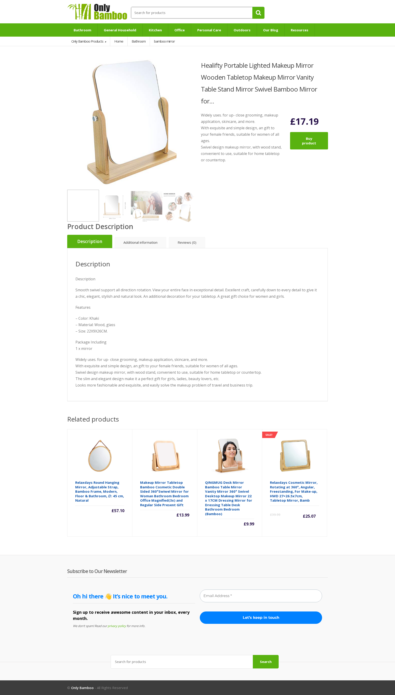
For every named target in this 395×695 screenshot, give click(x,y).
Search (266, 661)
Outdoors (242, 30)
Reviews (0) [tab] (187, 242)
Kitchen (155, 30)
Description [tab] (89, 241)
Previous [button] (71, 122)
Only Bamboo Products (87, 41)
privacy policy (117, 626)
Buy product (309, 140)
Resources (299, 30)
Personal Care (209, 30)
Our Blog (270, 30)
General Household (120, 30)
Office (179, 30)
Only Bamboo (82, 687)
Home (118, 41)
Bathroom (82, 30)
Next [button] (189, 122)
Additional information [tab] (140, 242)
